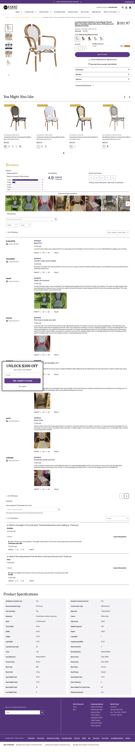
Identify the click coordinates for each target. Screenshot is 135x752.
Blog (74, 709)
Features (78, 79)
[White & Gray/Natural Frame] (77, 39)
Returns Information (96, 723)
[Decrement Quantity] (77, 48)
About (74, 707)
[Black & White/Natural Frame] (83, 39)
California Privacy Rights (53, 738)
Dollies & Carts (96, 12)
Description (79, 70)
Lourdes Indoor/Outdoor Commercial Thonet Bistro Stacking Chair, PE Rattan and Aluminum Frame (18, 137)
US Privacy (77, 738)
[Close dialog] (41, 363)
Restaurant (7, 17)
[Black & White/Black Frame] (89, 39)
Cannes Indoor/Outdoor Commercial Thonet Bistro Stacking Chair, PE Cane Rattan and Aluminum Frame (84, 137)
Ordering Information (97, 709)
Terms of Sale (105, 738)
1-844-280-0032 (112, 7)
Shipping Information (97, 717)
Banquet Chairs (73, 12)
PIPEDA (84, 738)
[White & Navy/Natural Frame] (101, 39)
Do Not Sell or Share (67, 738)
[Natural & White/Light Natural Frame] (95, 39)
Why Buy (78, 74)
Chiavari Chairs (44, 12)
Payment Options (96, 712)
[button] (8, 28)
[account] (126, 7)
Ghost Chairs (85, 12)
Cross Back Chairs (59, 12)
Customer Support (129, 1)
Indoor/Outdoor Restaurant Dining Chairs (21, 17)
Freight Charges (95, 720)
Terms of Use (96, 738)
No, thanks (22, 386)
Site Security (31, 738)
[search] (123, 7)
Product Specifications (83, 85)
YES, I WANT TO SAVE (22, 380)
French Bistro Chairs (36, 17)
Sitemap (128, 738)
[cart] (130, 8)
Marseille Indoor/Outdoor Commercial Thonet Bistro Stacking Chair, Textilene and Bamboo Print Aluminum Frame (116, 137)
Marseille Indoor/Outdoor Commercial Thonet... (29, 745)
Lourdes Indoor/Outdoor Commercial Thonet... (58, 745)
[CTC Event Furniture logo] (10, 7)
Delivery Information (96, 707)
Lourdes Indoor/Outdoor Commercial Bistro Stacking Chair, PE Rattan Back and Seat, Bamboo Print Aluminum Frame (51, 137)
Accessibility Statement (117, 738)
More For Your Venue (110, 12)
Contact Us (113, 707)
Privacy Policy (40, 738)
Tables (17, 12)
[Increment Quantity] (84, 48)
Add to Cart (102, 54)
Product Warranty (96, 725)
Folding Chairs (29, 12)
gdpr (89, 738)
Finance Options (95, 715)
